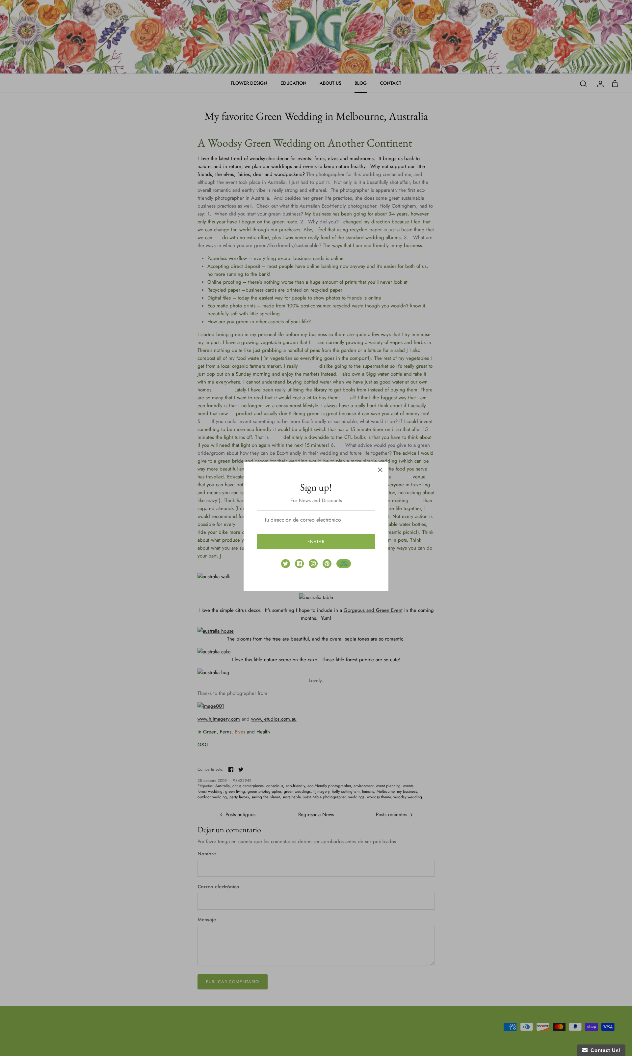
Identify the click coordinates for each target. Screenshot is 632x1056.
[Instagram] (313, 563)
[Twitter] (285, 563)
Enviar (315, 541)
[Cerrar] (380, 470)
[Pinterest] (327, 563)
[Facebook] (299, 563)
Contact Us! (604, 1050)
